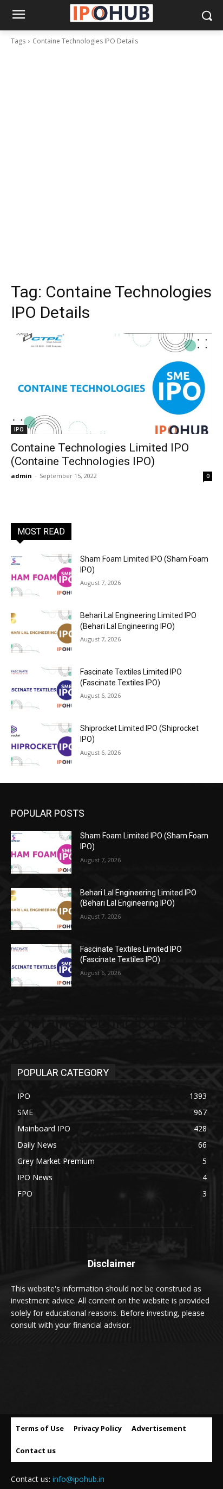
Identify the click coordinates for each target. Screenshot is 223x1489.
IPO (19, 429)
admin (21, 476)
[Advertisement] (111, 164)
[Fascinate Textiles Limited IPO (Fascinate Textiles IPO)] (41, 688)
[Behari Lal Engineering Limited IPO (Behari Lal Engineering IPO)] (41, 631)
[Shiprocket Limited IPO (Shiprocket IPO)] (41, 744)
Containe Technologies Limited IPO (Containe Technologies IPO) (100, 454)
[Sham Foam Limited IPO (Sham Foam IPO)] (41, 575)
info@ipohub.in (78, 1479)
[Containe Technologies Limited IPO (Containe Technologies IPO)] (111, 383)
